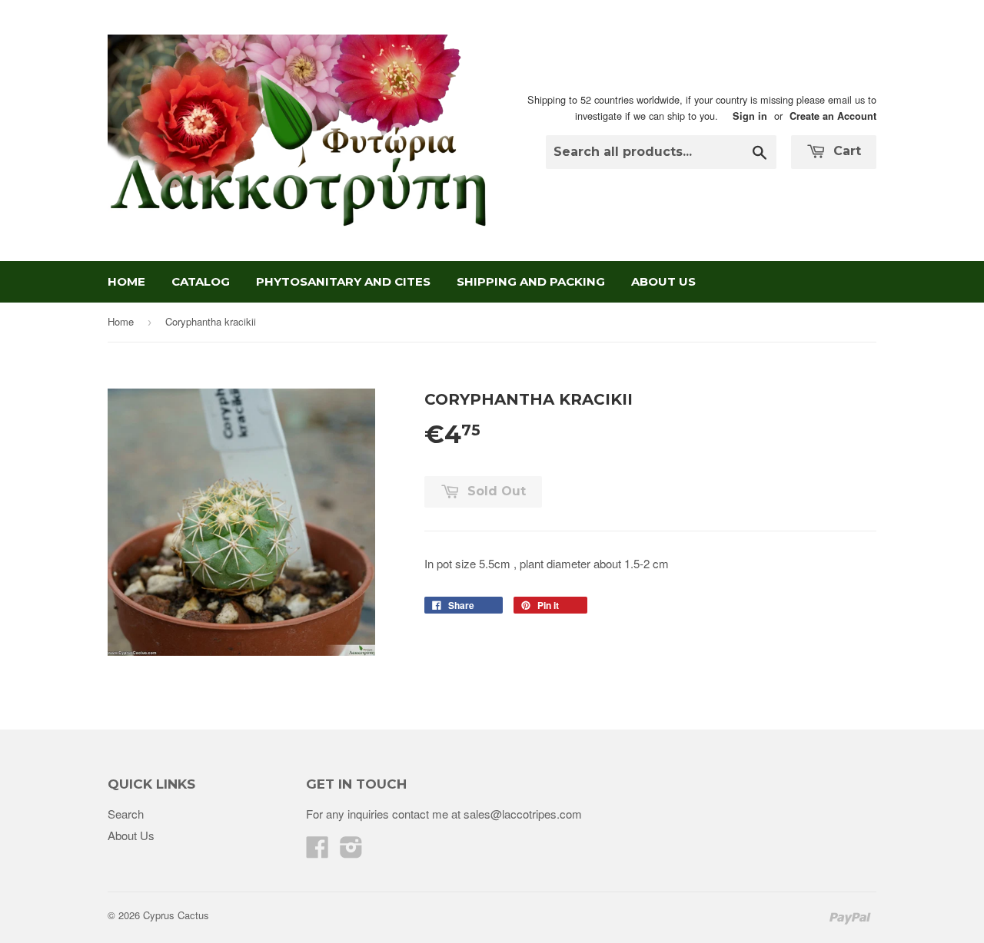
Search (126, 814)
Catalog (200, 281)
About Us (663, 281)
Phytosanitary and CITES (343, 281)
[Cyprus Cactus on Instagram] (351, 851)
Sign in (750, 116)
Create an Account (833, 116)
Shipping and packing (531, 281)
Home (126, 281)
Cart (845, 151)
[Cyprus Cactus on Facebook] (317, 851)
